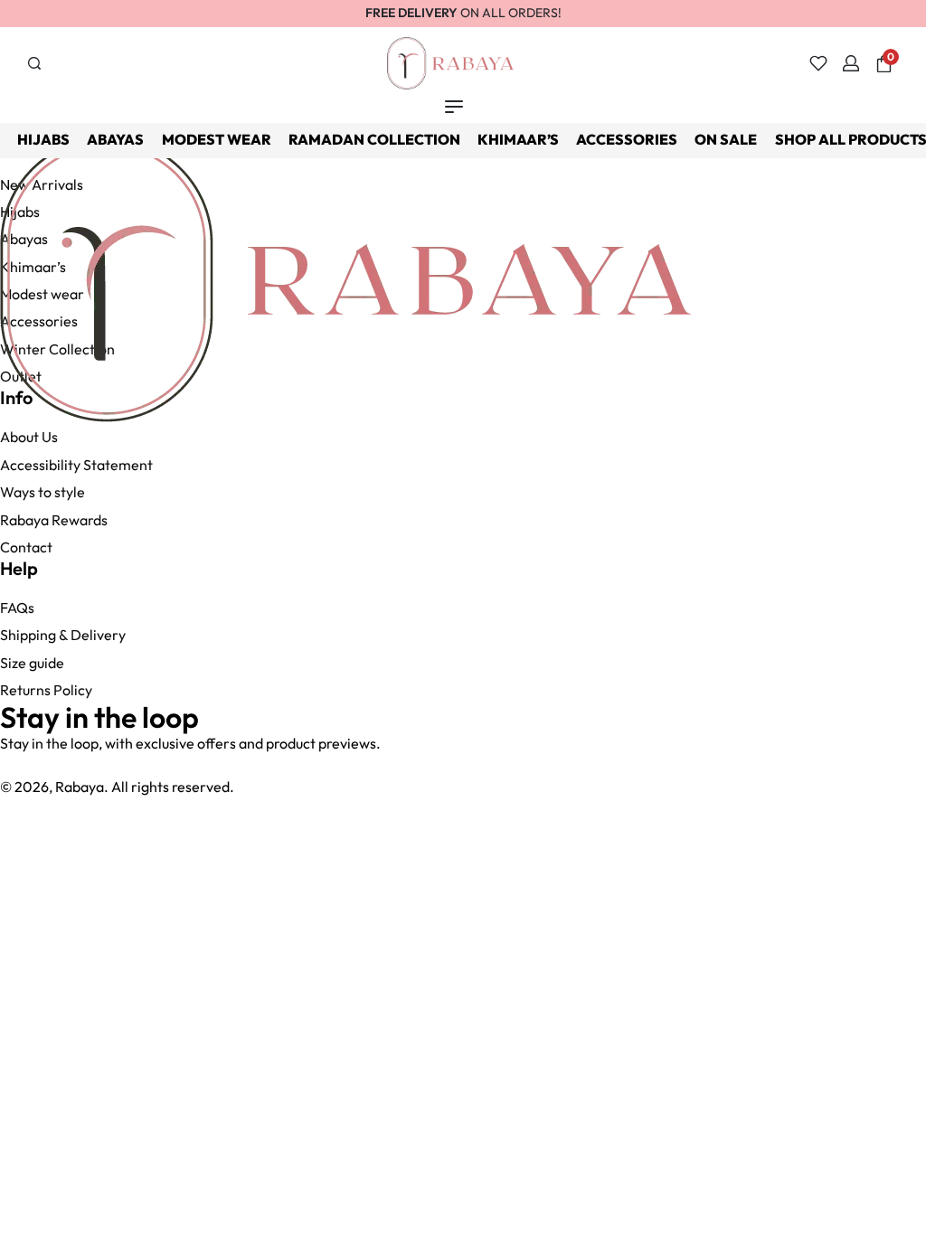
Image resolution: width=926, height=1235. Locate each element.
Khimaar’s (518, 139)
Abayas (115, 139)
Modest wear (216, 139)
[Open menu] (454, 106)
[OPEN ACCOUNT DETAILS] (851, 63)
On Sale (725, 139)
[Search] (34, 63)
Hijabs (43, 139)
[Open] (818, 63)
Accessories (626, 139)
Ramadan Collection (374, 139)
